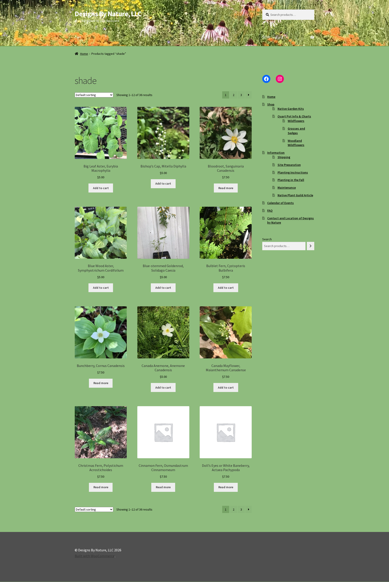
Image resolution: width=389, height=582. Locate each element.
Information (276, 153)
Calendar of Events (280, 203)
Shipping (284, 157)
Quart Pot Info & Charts (294, 116)
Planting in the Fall (291, 180)
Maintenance (287, 188)
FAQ (270, 211)
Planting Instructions (293, 172)
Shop (270, 104)
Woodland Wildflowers (296, 143)
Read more (225, 188)
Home (84, 54)
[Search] (310, 246)
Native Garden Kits (291, 109)
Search (267, 239)
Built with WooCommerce (95, 556)
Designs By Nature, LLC (108, 13)
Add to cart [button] (101, 188)
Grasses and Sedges (296, 130)
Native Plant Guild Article (295, 195)
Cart (78, 37)
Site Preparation (289, 165)
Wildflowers (296, 121)
